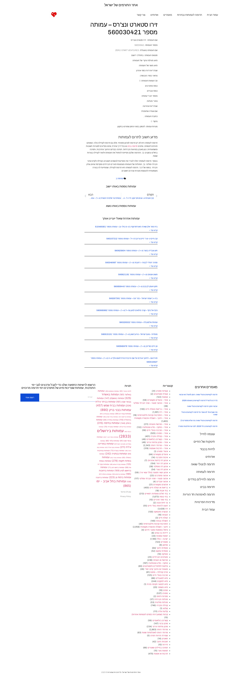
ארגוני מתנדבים (161, 475)
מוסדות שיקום (162, 551)
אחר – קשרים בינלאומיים (157, 439)
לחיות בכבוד (207, 449)
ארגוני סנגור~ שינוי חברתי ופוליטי (153, 478)
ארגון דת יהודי (162, 463)
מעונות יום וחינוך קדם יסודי (156, 569)
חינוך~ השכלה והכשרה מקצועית (154, 527)
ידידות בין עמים (161, 533)
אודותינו (154, 14)
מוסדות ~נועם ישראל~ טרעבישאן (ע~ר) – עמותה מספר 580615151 (129, 334)
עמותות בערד (115, 457)
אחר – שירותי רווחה (159, 445)
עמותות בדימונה (124, 417)
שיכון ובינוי (163, 623)
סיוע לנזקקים (162, 581)
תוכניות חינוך (162, 641)
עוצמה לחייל (207, 434)
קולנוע (165, 608)
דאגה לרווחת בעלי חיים (158, 505)
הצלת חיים (163, 517)
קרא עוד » (153, 230)
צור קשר (141, 14)
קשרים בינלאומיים (160, 620)
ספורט (165, 593)
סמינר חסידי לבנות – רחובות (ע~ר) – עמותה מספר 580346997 (131, 262)
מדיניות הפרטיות (205, 502)
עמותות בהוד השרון (110, 417)
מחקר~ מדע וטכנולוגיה (158, 563)
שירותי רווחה (162, 629)
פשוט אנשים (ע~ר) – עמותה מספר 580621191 (138, 274)
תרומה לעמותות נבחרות (189, 14)
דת (166, 508)
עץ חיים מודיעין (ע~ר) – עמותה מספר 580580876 (137, 346)
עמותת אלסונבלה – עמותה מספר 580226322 (138, 322)
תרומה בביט (132, 146)
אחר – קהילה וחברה (159, 436)
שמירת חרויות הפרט (159, 635)
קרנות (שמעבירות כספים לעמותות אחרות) (150, 614)
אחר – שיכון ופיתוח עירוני (157, 442)
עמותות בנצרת (117, 451)
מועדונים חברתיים (160, 557)
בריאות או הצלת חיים (159, 487)
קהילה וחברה (162, 605)
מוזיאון (165, 545)
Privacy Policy (125, 496)
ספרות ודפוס (162, 596)
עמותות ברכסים (118, 474)
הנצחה (165, 514)
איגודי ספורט (162, 451)
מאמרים (167, 14)
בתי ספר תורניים (161, 499)
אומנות (165, 397)
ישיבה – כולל (162, 539)
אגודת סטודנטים (161, 394)
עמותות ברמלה (105, 474)
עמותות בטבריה (111, 427)
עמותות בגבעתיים (107, 414)
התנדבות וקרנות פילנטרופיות (155, 524)
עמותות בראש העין (116, 467)
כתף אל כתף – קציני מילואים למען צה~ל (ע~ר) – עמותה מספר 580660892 (127, 310)
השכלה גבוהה (162, 520)
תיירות (165, 644)
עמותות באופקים (112, 391)
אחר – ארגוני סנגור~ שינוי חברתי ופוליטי (150, 403)
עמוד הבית (212, 14)
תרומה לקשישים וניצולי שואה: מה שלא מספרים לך (198, 420)
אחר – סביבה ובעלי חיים (157, 430)
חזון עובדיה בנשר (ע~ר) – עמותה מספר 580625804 (136, 250)
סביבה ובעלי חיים (160, 575)
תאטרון (165, 638)
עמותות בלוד (112, 441)
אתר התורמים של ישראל (121, 5)
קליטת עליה (163, 611)
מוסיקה (165, 554)
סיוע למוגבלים (162, 578)
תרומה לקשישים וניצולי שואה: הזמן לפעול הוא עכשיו (198, 394)
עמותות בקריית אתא (118, 464)
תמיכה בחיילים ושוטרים (158, 647)
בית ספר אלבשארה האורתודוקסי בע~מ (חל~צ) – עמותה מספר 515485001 (126, 226)
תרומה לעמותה (205, 472)
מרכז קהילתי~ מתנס (159, 572)
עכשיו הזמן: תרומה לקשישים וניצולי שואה (202, 406)
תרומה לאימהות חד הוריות (199, 494)
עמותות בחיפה (108, 423)
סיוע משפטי (163, 587)
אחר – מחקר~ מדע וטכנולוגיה (155, 427)
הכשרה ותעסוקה (161, 511)
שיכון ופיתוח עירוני (160, 626)
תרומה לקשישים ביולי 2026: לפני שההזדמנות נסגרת (197, 426)
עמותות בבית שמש (110, 405)
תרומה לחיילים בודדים (201, 479)
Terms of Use (126, 492)
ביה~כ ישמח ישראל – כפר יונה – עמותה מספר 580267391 (133, 298)
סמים (165, 590)
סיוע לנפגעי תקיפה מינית (157, 584)
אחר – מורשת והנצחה (158, 424)
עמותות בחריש (125, 427)
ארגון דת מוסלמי (161, 466)
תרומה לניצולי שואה (203, 464)
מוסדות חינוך (162, 548)
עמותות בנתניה (116, 453)
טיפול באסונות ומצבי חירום (156, 530)
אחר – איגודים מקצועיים (157, 400)
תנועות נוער (163, 650)
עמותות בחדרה (111, 420)
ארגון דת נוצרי (162, 469)
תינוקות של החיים (204, 441)
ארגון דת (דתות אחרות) (158, 460)
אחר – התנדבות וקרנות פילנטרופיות (152, 415)
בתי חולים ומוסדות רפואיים (156, 493)
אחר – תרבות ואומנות (158, 448)
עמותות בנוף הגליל (112, 447)
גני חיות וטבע (162, 502)
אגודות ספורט (162, 391)
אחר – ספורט (162, 433)
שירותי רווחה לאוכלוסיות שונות (155, 632)
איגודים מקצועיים (160, 454)
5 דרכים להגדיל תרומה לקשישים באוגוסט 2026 (199, 400)
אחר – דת (163, 412)
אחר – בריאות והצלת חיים (156, 409)
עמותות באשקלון (114, 398)
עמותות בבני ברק (115, 410)
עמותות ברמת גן (120, 477)
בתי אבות (164, 490)
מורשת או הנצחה (160, 560)
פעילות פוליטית (161, 602)
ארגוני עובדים (162, 481)
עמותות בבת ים (123, 414)
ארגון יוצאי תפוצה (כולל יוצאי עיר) (153, 472)
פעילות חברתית (161, 599)
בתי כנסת (164, 496)
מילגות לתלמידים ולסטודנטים (155, 566)
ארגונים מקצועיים (160, 484)
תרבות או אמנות (161, 653)
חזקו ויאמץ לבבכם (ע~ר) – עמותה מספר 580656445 (136, 286)
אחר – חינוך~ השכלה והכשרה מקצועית (151, 418)
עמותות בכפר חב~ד (110, 437)
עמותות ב (120, 178)
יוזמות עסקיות (162, 536)
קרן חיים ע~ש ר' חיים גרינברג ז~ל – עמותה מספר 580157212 (132, 238)
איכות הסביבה (162, 457)
